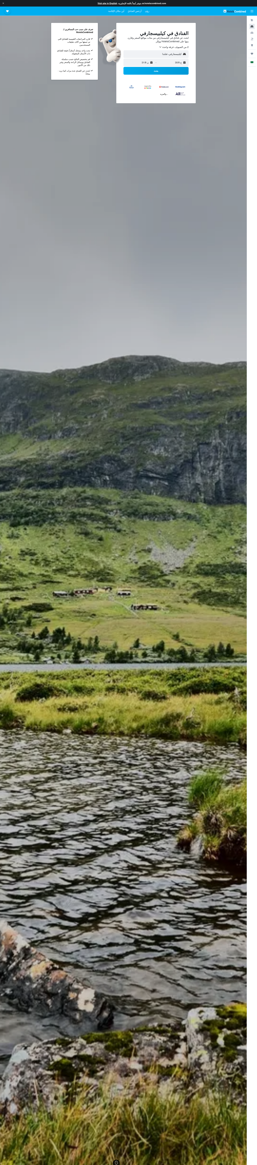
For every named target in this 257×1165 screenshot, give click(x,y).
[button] (3, 3)
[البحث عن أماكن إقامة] (252, 26)
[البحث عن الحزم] (252, 39)
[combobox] (174, 47)
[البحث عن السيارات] (252, 33)
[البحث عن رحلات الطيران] (252, 20)
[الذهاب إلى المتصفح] (252, 45)
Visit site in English (107, 3)
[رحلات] (252, 54)
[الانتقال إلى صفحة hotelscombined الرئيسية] (234, 11)
